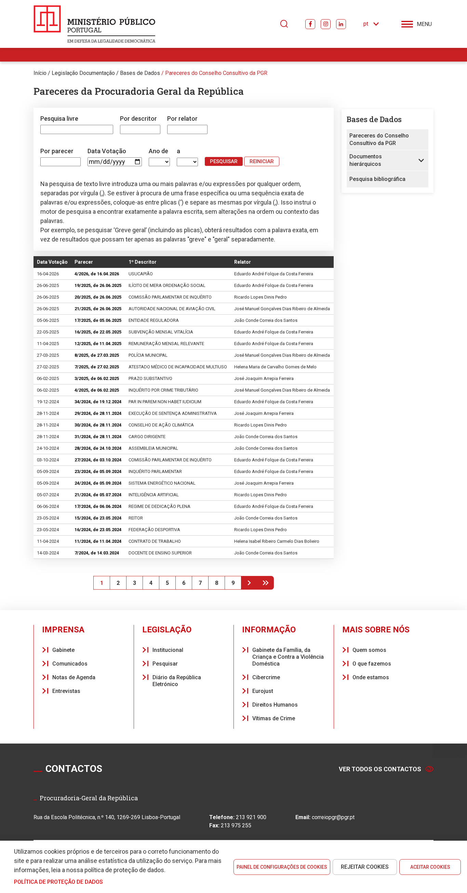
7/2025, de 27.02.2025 (97, 366)
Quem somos (369, 650)
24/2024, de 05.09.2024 (98, 483)
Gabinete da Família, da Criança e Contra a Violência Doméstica (288, 657)
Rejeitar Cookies (365, 867)
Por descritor (138, 118)
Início (40, 73)
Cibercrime (266, 677)
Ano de (158, 151)
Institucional (167, 650)
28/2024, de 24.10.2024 (98, 448)
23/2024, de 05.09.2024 (98, 471)
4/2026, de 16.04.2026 (97, 273)
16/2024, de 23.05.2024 (98, 529)
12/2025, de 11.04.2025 (98, 343)
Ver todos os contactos (380, 769)
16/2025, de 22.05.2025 (98, 331)
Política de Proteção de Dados (58, 882)
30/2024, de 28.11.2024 (98, 425)
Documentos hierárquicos (365, 160)
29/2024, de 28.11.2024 (98, 413)
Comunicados (70, 663)
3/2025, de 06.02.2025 (97, 378)
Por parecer (57, 151)
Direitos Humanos (275, 704)
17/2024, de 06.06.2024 (98, 506)
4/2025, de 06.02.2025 (97, 390)
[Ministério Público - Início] (95, 24)
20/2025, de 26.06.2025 (98, 297)
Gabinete (63, 650)
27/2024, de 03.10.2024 (98, 459)
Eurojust (262, 691)
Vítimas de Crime (273, 718)
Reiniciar (262, 161)
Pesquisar (165, 663)
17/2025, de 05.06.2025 (98, 320)
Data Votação (107, 151)
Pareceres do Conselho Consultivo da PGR (216, 73)
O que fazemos (371, 663)
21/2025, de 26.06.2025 (98, 308)
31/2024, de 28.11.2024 (98, 436)
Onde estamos (370, 677)
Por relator (182, 118)
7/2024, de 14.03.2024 (97, 552)
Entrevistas (66, 691)
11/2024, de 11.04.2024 (98, 541)
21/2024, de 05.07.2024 (98, 494)
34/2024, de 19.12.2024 (98, 401)
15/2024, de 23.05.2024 (98, 518)
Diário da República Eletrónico (176, 680)
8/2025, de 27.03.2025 (97, 355)
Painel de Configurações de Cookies (282, 867)
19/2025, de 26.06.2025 (98, 285)
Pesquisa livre (59, 118)
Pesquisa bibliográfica (377, 179)
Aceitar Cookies (430, 867)
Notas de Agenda (73, 677)
